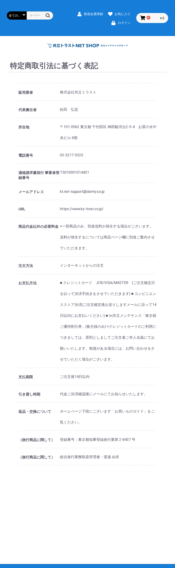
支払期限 (25, 377)
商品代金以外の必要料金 (38, 226)
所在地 (23, 127)
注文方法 (25, 265)
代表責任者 (27, 110)
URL (21, 209)
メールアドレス (31, 192)
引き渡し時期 (29, 394)
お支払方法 (27, 283)
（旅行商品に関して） (36, 440)
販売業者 (25, 92)
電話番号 (25, 155)
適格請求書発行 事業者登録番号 (38, 175)
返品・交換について (34, 411)
